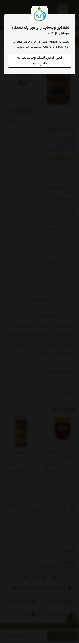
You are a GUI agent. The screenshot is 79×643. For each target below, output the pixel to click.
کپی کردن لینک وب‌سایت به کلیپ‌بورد (39, 60)
